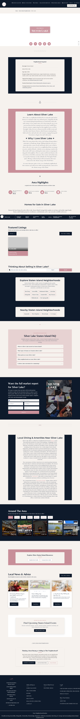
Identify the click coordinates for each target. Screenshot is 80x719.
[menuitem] (43, 690)
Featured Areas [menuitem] (56, 2)
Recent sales (34, 191)
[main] (40, 339)
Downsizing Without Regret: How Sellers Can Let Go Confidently (17, 595)
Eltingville (27, 294)
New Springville (44, 298)
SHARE (14, 521)
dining (52, 440)
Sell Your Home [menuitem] (27, 2)
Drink (17, 517)
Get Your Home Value (42, 662)
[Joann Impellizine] (2, 217)
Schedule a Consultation (29, 662)
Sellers (50, 217)
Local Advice (43, 217)
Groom (44, 517)
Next (77, 528)
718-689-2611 (72, 5)
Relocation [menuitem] (30, 698)
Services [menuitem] (29, 696)
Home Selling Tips (36, 593)
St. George (53, 314)
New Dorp (27, 291)
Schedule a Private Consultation (57, 217)
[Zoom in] (78, 41)
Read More (14, 604)
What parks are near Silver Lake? (26, 355)
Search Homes (53, 662)
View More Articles (65, 575)
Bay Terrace (52, 294)
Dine (11, 517)
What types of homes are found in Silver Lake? (30, 350)
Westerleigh (45, 314)
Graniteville (44, 294)
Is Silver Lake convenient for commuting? (28, 363)
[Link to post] (18, 585)
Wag (51, 517)
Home (17, 10)
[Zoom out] (78, 43)
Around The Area (36, 217)
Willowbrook (35, 298)
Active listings (64, 191)
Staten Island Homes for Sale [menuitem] (69, 703)
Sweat (37, 517)
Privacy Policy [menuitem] (64, 693)
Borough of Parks (41, 480)
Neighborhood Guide (33, 560)
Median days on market (49, 191)
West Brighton (35, 314)
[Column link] (6, 3)
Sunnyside (26, 314)
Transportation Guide (46, 560)
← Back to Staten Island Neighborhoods (40, 643)
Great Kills (34, 291)
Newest (11, 233)
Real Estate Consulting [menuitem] (34, 701)
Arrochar (52, 291)
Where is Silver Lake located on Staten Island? (30, 346)
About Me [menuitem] (65, 2)
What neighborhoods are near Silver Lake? (29, 359)
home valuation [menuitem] (31, 688)
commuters (35, 476)
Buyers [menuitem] (36, 2)
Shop (24, 517)
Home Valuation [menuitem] (17, 2)
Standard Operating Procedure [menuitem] (69, 691)
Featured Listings (19, 217)
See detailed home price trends (35, 80)
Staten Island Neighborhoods (24, 10)
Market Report (27, 217)
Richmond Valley (44, 291)
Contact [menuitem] (29, 703)
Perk (31, 517)
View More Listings (65, 233)
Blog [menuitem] (71, 2)
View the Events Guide (40, 630)
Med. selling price (17, 191)
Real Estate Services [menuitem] (45, 2)
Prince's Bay (35, 294)
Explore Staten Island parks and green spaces (40, 83)
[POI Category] (30, 43)
